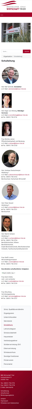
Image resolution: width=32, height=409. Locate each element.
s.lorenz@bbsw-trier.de (16, 262)
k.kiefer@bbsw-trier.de (16, 281)
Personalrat (8, 364)
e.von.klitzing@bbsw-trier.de (18, 115)
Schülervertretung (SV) (12, 344)
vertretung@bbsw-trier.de (17, 296)
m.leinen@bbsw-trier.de (16, 143)
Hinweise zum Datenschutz (10, 403)
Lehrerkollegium (10, 329)
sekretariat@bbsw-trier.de (17, 89)
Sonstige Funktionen (11, 356)
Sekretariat (8, 321)
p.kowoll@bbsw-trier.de (16, 207)
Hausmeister (8, 337)
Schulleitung (8, 325)
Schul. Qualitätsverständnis (14, 309)
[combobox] (12, 51)
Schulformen (5, 393)
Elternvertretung (10, 348)
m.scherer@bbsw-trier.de (16, 238)
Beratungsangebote (7, 395)
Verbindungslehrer (10, 340)
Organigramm (9, 313)
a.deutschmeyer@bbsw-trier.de (18, 175)
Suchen (27, 51)
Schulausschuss (9, 352)
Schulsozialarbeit (10, 333)
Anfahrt (3, 399)
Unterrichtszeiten (10, 317)
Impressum (4, 401)
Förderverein (8, 360)
